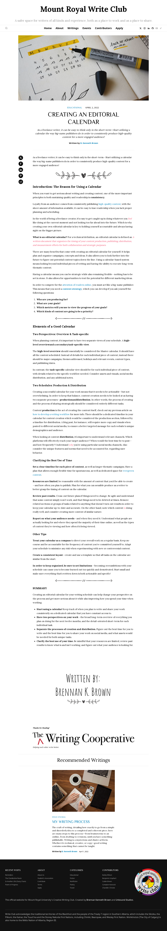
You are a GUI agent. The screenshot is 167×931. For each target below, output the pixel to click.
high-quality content (110, 204)
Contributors (103, 28)
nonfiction (73, 881)
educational (74, 107)
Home (48, 28)
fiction (72, 878)
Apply (119, 28)
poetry (72, 885)
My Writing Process (71, 821)
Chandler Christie (108, 888)
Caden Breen (107, 881)
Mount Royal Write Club (83, 9)
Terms (40, 885)
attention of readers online (76, 284)
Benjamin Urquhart (109, 878)
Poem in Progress (11, 885)
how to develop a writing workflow (51, 414)
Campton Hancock (109, 885)
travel (72, 888)
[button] (6, 28)
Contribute (41, 881)
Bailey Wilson (107, 875)
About (60, 28)
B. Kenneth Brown (89, 143)
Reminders (9, 875)
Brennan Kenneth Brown (99, 899)
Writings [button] (73, 28)
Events (86, 28)
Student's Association (45, 878)
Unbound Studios (124, 899)
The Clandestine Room (13, 878)
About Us (41, 875)
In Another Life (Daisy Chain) (15, 881)
